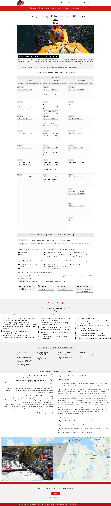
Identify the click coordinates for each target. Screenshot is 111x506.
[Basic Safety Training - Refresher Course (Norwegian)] (57, 23)
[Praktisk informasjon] (79, 504)
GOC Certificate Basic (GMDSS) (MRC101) (90, 333)
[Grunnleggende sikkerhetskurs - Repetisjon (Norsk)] (54, 23)
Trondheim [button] (68, 371)
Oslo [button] (62, 371)
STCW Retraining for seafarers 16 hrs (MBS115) (55, 327)
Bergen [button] (42, 371)
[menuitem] (63, 3)
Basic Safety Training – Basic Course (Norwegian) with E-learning (60, 67)
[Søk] (93, 3)
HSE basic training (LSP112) (86, 323)
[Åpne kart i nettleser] (55, 459)
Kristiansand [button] (56, 371)
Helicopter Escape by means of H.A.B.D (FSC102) (92, 321)
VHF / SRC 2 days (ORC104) (85, 318)
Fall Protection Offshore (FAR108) (87, 330)
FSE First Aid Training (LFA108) (87, 328)
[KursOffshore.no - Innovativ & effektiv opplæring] (23, 3)
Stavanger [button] (48, 371)
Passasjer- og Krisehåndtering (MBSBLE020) (54, 329)
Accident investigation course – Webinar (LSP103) (93, 326)
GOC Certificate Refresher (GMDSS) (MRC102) (91, 335)
